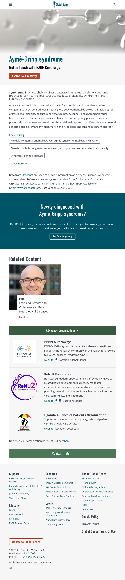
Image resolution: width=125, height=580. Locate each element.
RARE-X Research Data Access (61, 491)
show (17, 163)
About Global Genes (94, 474)
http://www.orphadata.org (24, 188)
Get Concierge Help (62, 236)
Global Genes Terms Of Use (99, 531)
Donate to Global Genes (26, 542)
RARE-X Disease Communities (61, 482)
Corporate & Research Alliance (97, 491)
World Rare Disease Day (58, 519)
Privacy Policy (90, 524)
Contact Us (87, 509)
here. (67, 441)
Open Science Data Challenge (61, 496)
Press (84, 504)
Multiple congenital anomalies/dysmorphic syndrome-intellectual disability (54, 140)
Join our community (19, 493)
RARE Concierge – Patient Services (22, 480)
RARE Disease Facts (19, 523)
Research (51, 474)
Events (50, 503)
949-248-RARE (30, 556)
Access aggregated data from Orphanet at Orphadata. (72, 179)
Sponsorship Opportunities (96, 496)
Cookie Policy (90, 516)
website (49, 360)
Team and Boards (91, 478)
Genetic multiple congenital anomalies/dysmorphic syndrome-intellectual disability (59, 148)
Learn (12, 509)
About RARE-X (53, 478)
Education (15, 505)
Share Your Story (17, 498)
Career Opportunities (93, 500)
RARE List (14, 518)
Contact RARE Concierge (24, 76)
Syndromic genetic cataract (27, 155)
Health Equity (89, 482)
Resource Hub (16, 514)
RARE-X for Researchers (58, 487)
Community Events (55, 524)
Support (14, 474)
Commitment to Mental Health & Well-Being (25, 488)
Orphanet (27, 175)
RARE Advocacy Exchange (58, 507)
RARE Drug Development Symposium (58, 514)
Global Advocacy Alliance (94, 487)
